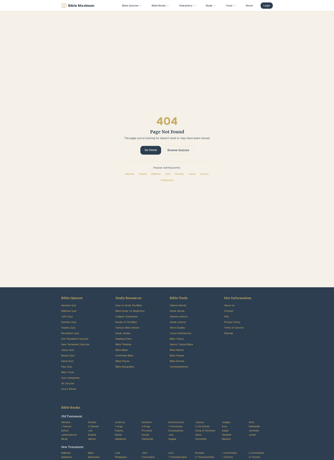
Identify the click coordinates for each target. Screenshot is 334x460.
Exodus (92, 422)
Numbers (147, 422)
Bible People (177, 355)
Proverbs (147, 430)
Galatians (66, 457)
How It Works (68, 389)
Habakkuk (120, 439)
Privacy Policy (232, 322)
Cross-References (180, 333)
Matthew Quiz (69, 311)
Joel (170, 434)
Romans (179, 174)
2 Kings (146, 426)
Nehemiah (254, 426)
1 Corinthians (229, 452)
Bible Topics (177, 338)
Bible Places (123, 361)
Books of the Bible (126, 322)
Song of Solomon (205, 430)
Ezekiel (92, 434)
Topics (192, 174)
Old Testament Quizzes (74, 338)
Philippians (121, 457)
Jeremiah (254, 430)
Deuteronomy (176, 422)
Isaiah (225, 430)
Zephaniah (147, 439)
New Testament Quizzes (75, 344)
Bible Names (177, 350)
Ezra (224, 426)
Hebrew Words (178, 305)
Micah (64, 439)
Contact (229, 311)
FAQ (226, 316)
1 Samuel (66, 426)
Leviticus (120, 422)
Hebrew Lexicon (179, 316)
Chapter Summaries (127, 316)
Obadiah (226, 434)
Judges (226, 422)
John (168, 174)
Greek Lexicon (178, 322)
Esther (65, 430)
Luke (117, 452)
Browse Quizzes (178, 150)
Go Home (151, 150)
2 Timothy (254, 457)
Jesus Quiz (67, 350)
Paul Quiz (66, 366)
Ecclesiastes (175, 430)
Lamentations (69, 434)
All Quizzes (67, 383)
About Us (229, 305)
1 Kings (119, 426)
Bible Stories (177, 361)
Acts (171, 452)
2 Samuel (93, 426)
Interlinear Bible (124, 355)
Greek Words (177, 311)
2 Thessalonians (204, 457)
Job (90, 430)
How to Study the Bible (129, 305)
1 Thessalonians (177, 457)
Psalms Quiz (68, 327)
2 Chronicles (202, 426)
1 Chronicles (175, 426)
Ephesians (94, 457)
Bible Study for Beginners (130, 311)
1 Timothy (227, 457)
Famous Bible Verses (127, 327)
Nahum (92, 439)
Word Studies (177, 327)
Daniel (118, 434)
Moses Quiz (68, 355)
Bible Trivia (67, 372)
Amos (198, 434)
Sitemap (228, 333)
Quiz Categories (70, 377)
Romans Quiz (68, 322)
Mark (91, 452)
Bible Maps (122, 350)
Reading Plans (124, 338)
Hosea (145, 434)
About (249, 5)
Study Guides (123, 333)
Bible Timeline (123, 344)
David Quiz (67, 361)
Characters (167, 180)
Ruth (251, 422)
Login (266, 5)
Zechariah (200, 439)
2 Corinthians (256, 452)
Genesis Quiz (68, 305)
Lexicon (204, 174)
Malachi (226, 439)
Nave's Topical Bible (181, 344)
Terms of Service (234, 327)
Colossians (148, 457)
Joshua (199, 422)
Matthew (156, 174)
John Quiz (67, 316)
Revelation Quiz (70, 333)
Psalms (143, 174)
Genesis (129, 174)
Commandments (179, 366)
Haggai (172, 439)
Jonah (252, 434)
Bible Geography (125, 366)
